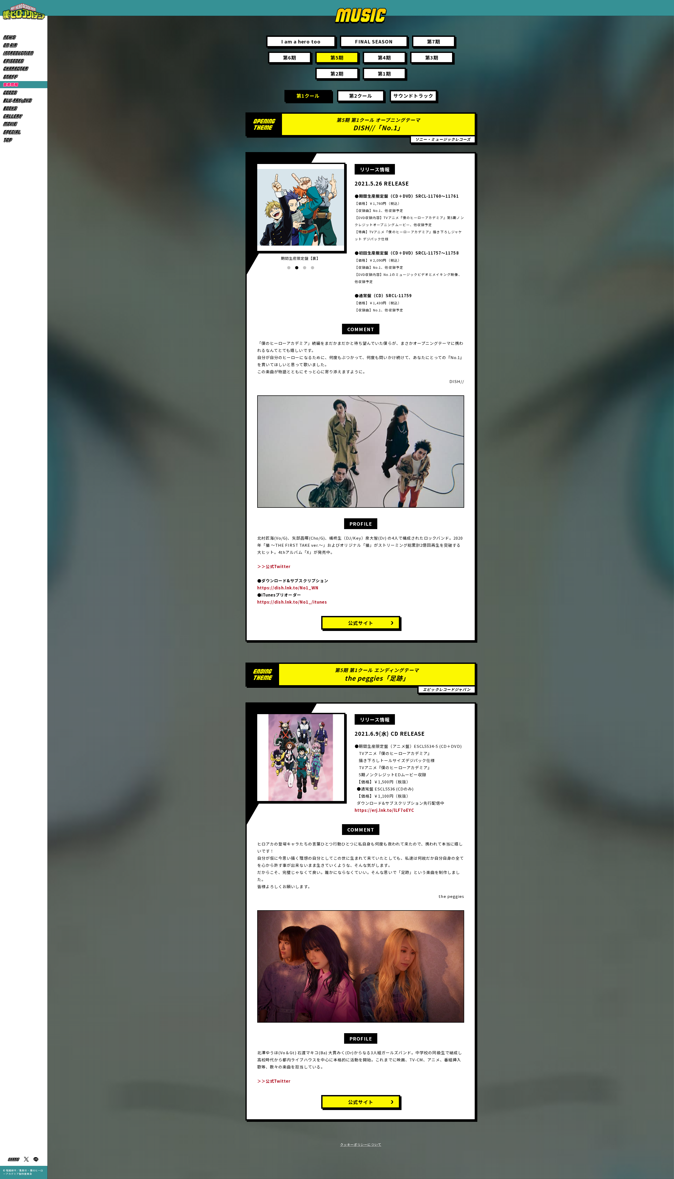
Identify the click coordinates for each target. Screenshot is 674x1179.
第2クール (360, 95)
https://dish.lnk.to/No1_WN (288, 587)
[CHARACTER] (23, 68)
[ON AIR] (23, 45)
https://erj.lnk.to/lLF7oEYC (384, 810)
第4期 (384, 57)
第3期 (431, 57)
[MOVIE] (23, 124)
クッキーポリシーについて (360, 1144)
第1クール (308, 95)
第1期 (384, 73)
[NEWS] (23, 37)
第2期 (337, 73)
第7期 (433, 41)
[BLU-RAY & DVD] (23, 100)
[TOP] (23, 139)
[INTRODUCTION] (23, 53)
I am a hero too (301, 41)
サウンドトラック (413, 95)
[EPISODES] (23, 60)
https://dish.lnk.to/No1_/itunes (292, 602)
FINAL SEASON (374, 41)
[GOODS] (23, 92)
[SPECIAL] (23, 132)
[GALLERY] (23, 116)
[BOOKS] (23, 108)
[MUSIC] (23, 84)
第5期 (337, 57)
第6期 (289, 57)
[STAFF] (23, 76)
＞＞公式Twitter (274, 566)
